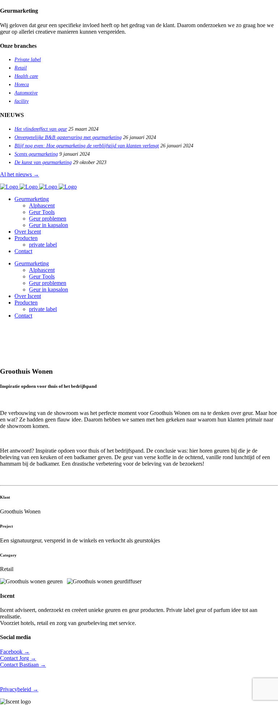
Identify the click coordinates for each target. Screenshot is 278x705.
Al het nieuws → (19, 174)
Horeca (21, 84)
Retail (20, 68)
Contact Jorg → (18, 658)
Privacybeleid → (19, 689)
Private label (27, 59)
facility (21, 101)
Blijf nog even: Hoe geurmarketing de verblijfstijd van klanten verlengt (86, 145)
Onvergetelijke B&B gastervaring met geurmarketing (68, 137)
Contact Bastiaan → (23, 665)
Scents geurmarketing (36, 154)
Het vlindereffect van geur (40, 129)
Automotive (26, 93)
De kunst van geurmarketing (43, 162)
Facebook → (15, 652)
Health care (26, 76)
